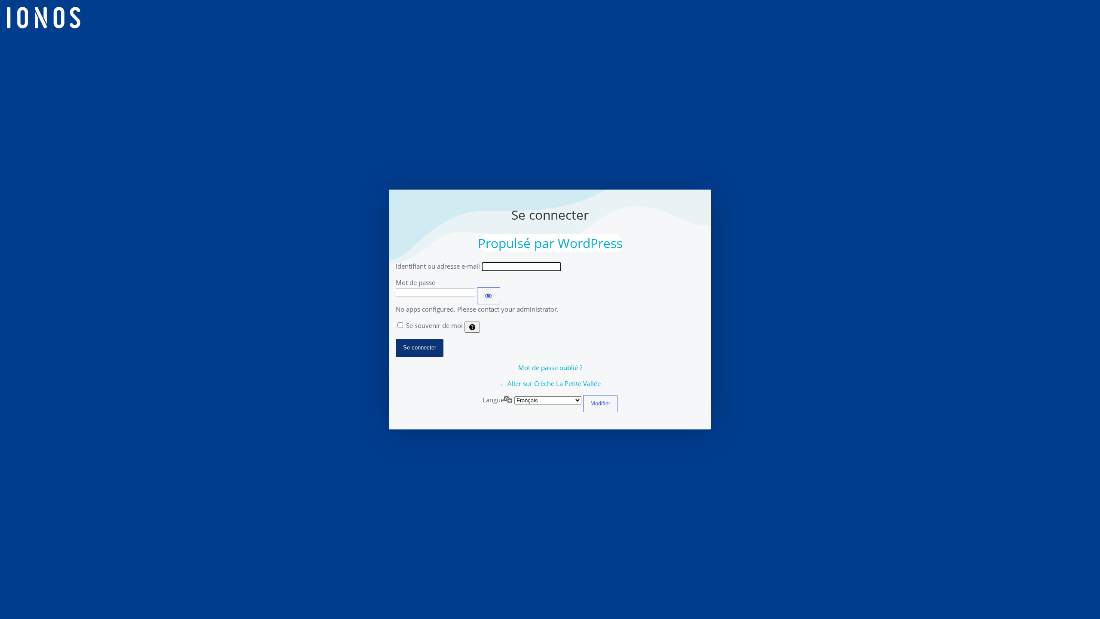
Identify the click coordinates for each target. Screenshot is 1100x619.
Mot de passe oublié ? (550, 367)
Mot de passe (415, 282)
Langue (493, 399)
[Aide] (472, 327)
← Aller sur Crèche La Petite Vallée (550, 383)
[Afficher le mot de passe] (488, 295)
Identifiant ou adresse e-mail (438, 266)
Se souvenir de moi (434, 325)
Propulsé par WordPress (550, 243)
